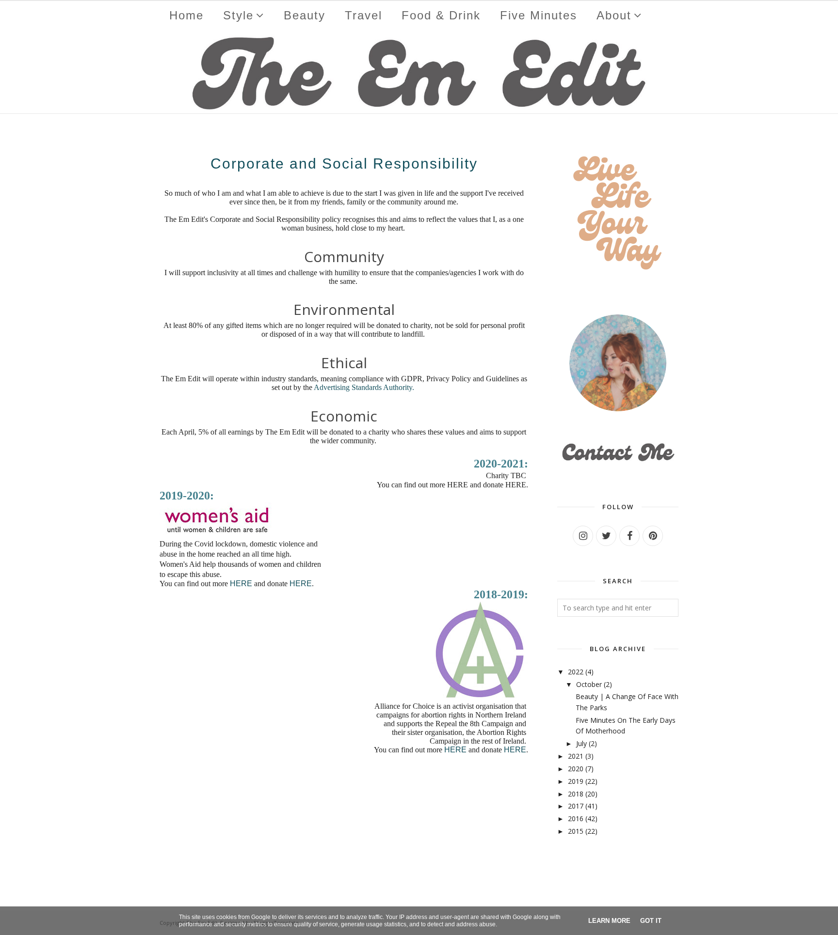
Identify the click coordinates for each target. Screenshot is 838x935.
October (589, 684)
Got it (650, 920)
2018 (575, 793)
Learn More (609, 920)
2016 (575, 818)
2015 (575, 831)
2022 (575, 671)
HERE (241, 583)
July (581, 743)
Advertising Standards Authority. (364, 387)
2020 (575, 768)
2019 (575, 781)
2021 (575, 756)
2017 (575, 805)
